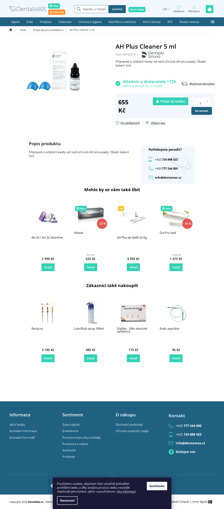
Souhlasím (157, 486)
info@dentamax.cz (168, 178)
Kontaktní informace (23, 431)
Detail (48, 267)
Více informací (126, 491)
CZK (165, 9)
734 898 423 (166, 159)
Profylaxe (69, 457)
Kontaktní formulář (22, 437)
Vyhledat (117, 9)
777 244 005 (188, 426)
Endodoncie (70, 431)
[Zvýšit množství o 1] (207, 101)
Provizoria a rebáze (75, 444)
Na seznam (201, 110)
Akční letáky (17, 425)
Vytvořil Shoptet (180, 501)
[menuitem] (15, 21)
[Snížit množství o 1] (193, 101)
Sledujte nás (185, 452)
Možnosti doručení (202, 84)
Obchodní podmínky (129, 425)
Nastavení (67, 500)
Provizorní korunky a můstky (82, 437)
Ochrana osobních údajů (132, 431)
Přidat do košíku (172, 101)
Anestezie (69, 450)
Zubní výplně (71, 425)
